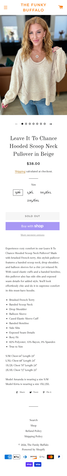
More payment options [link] (32, 234)
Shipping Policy (33, 436)
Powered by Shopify (33, 449)
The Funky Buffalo (33, 7)
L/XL (30, 192)
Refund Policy (33, 431)
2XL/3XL (33, 200)
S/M (18, 192)
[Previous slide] (16, 124)
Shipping (20, 171)
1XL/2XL (46, 192)
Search (34, 420)
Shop (33, 425)
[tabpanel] (33, 64)
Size (33, 184)
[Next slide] (51, 124)
